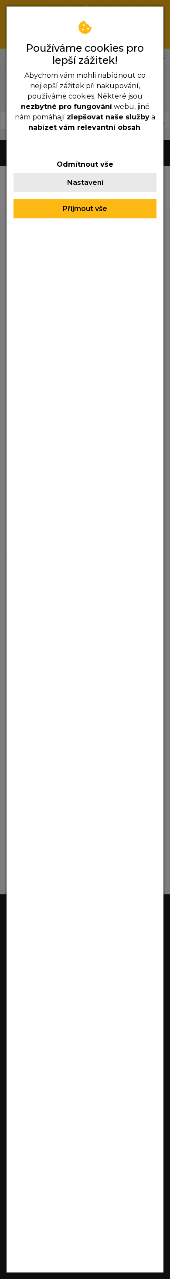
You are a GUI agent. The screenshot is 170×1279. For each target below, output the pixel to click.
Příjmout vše (85, 208)
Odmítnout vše (85, 164)
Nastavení (85, 182)
